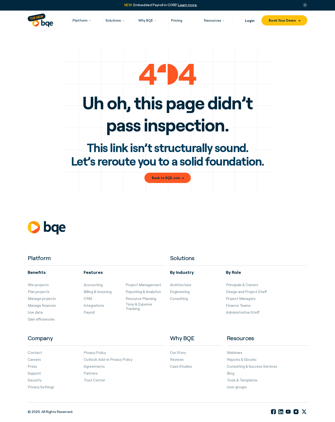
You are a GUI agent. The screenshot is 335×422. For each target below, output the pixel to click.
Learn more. (187, 5)
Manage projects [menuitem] (42, 298)
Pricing (176, 20)
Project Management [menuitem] (143, 285)
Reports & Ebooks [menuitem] (242, 359)
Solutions (113, 20)
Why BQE (145, 20)
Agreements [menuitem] (94, 366)
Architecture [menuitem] (180, 285)
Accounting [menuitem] (93, 285)
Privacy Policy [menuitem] (95, 353)
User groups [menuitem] (237, 387)
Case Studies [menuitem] (181, 366)
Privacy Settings (41, 387)
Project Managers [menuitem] (241, 298)
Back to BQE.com (166, 178)
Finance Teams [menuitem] (238, 305)
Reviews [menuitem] (177, 359)
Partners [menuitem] (91, 373)
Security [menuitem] (34, 380)
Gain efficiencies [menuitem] (41, 319)
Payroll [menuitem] (89, 312)
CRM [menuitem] (88, 298)
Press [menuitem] (32, 366)
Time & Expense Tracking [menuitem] (139, 306)
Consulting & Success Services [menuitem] (252, 366)
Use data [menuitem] (35, 312)
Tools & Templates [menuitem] (242, 380)
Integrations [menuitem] (94, 305)
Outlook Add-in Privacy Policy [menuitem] (108, 359)
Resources (212, 20)
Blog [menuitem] (230, 373)
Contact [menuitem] (35, 353)
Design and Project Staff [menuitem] (246, 292)
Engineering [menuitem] (180, 292)
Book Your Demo (283, 20)
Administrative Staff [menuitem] (243, 312)
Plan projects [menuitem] (39, 292)
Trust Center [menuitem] (94, 380)
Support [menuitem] (34, 373)
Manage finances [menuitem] (42, 305)
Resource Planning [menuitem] (141, 298)
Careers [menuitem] (34, 359)
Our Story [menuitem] (178, 353)
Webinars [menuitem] (234, 353)
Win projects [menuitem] (38, 285)
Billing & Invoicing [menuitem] (98, 292)
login (250, 20)
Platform (80, 20)
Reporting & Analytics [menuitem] (143, 292)
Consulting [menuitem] (179, 298)
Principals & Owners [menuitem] (242, 285)
